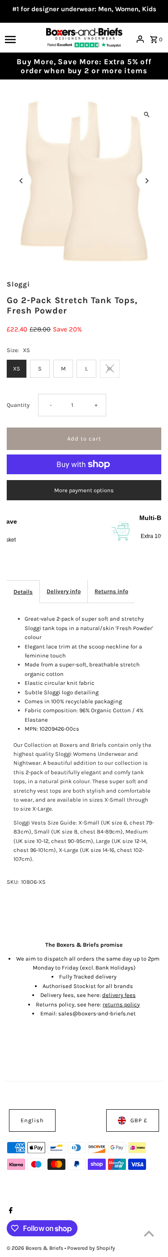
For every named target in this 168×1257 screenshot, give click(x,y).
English (32, 1120)
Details (23, 591)
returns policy (121, 1004)
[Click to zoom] (147, 114)
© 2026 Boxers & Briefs (36, 1248)
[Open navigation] (22, 39)
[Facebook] (10, 1211)
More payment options (84, 490)
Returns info (111, 591)
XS (16, 368)
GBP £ (138, 1120)
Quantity (18, 404)
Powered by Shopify (91, 1248)
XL (110, 368)
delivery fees (119, 995)
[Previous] (21, 181)
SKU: (13, 881)
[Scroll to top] (149, 1233)
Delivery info (64, 591)
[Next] (147, 181)
